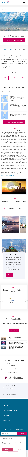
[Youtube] (14, 429)
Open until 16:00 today (11, 394)
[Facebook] (6, 429)
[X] (8, 429)
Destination (10, 49)
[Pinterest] (11, 429)
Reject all (19, 449)
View (9, 274)
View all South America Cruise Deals (14, 122)
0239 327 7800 (9, 388)
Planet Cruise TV (19, 429)
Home (4, 49)
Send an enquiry (9, 395)
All (4, 208)
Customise (13, 452)
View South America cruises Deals (13, 40)
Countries (11, 208)
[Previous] (3, 224)
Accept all (7, 449)
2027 (14, 78)
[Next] (24, 224)
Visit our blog (14, 330)
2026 (5, 78)
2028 (23, 78)
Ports (20, 208)
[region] (13, 446)
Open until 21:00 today (11, 387)
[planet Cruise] (5, 2)
